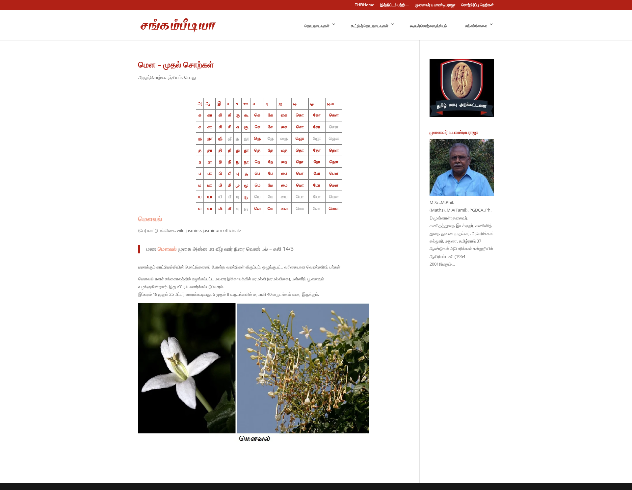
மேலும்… (447, 264)
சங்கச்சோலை (476, 26)
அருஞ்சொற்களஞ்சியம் (428, 26)
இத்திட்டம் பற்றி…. (394, 5)
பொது (190, 77)
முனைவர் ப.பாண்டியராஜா (435, 5)
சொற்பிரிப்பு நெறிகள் (477, 5)
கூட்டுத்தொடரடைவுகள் (369, 26)
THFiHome (364, 5)
